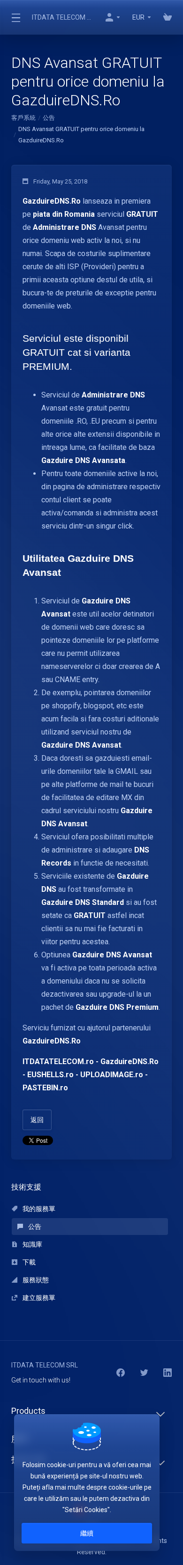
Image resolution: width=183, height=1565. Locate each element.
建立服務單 (38, 1297)
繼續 (86, 1533)
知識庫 (31, 1244)
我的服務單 (38, 1208)
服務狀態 (35, 1280)
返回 (37, 1120)
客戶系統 (23, 117)
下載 (28, 1262)
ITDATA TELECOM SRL (62, 17)
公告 (49, 117)
